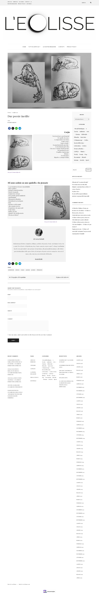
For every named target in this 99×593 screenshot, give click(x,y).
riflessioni (39, 270)
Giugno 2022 (79, 530)
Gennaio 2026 (79, 384)
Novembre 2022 (80, 513)
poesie (33, 270)
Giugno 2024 (79, 448)
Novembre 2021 (80, 554)
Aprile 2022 (79, 537)
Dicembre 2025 (80, 387)
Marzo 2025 (79, 418)
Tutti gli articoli (34, 47)
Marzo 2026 (79, 377)
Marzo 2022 (79, 540)
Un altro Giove (75, 191)
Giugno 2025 (79, 407)
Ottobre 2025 (79, 394)
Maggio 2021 (79, 574)
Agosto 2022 (79, 523)
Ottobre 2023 (79, 475)
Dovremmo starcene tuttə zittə (79, 184)
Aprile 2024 (79, 455)
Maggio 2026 (79, 370)
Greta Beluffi (12, 122)
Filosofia (76, 137)
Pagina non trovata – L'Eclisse (79, 229)
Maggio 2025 (79, 411)
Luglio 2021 (79, 567)
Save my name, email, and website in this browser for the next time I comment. (30, 335)
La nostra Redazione (49, 47)
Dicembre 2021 (80, 550)
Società (82, 160)
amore (17, 270)
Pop (86, 154)
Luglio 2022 (79, 526)
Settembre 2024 (80, 438)
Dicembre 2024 (80, 428)
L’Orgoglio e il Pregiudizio (18, 277)
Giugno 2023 (79, 489)
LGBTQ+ (76, 151)
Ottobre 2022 (79, 516)
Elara (9, 584)
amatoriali (11, 270)
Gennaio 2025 (79, 424)
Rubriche (15, 1)
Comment (10, 319)
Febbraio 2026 (80, 380)
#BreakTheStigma (79, 128)
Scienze (76, 160)
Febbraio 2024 (80, 462)
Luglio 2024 (79, 445)
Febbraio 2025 (80, 421)
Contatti (27, 1)
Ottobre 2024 (80, 435)
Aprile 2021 (79, 577)
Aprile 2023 (79, 496)
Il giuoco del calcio (61, 277)
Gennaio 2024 (79, 465)
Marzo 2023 (79, 499)
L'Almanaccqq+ (78, 140)
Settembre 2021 (80, 560)
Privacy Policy (22, 3)
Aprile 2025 (79, 414)
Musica (82, 151)
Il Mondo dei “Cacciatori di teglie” (80, 182)
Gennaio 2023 (79, 506)
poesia (28, 270)
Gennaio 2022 (79, 547)
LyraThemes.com (26, 584)
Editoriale (84, 134)
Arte (88, 131)
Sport (87, 160)
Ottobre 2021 (79, 557)
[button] (9, 128)
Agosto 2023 (79, 482)
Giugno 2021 (79, 571)
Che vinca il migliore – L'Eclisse (79, 224)
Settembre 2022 (80, 520)
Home (24, 47)
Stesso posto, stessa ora (78, 213)
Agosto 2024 (79, 441)
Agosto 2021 (79, 564)
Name (9, 294)
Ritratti (84, 157)
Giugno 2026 (79, 366)
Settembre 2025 (80, 397)
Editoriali (29, 3)
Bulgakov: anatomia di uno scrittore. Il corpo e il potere (66, 372)
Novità (76, 154)
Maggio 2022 (79, 533)
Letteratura (77, 146)
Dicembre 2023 (80, 469)
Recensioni (77, 157)
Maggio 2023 (79, 492)
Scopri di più (38, 259)
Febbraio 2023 (80, 503)
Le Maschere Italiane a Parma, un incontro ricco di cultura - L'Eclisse (15, 361)
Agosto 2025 (79, 401)
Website (10, 311)
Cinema (77, 134)
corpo (22, 270)
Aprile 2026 (79, 373)
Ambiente (82, 131)
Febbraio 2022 (80, 543)
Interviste (83, 137)
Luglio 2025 (79, 404)
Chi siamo (21, 1)
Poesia (9, 112)
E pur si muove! (18, 387)
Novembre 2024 (80, 431)
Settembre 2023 (80, 479)
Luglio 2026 (79, 363)
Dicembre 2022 (80, 509)
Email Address (12, 302)
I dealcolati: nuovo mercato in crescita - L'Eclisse (13, 370)
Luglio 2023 (79, 486)
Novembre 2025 (80, 390)
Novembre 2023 (80, 472)
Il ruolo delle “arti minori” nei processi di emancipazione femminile (81, 231)
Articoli (10, 1)
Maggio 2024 (79, 452)
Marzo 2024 (79, 458)
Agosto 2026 (79, 360)
